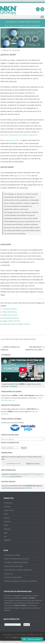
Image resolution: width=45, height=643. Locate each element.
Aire (5, 536)
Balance (6, 518)
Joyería (6, 525)
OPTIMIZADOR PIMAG (10, 318)
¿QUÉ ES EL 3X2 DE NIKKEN (12, 577)
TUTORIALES (13, 386)
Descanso (7, 521)
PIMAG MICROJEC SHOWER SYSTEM (16, 324)
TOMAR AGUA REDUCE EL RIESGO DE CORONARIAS (20, 581)
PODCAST (29, 488)
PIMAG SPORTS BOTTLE (11, 321)
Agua (5, 533)
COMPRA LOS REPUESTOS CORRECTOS (10, 348)
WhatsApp (22, 474)
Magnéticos (7, 540)
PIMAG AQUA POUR (9, 315)
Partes (6, 514)
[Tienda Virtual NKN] (8, 10)
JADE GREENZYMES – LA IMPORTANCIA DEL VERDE (35, 348)
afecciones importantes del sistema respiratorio (19, 135)
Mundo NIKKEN (13, 26)
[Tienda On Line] (38, 10)
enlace (33, 339)
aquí (8, 422)
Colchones (7, 506)
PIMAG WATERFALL (9, 312)
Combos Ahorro (9, 510)
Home (6, 26)
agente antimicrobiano (23, 175)
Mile (18, 50)
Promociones (8, 503)
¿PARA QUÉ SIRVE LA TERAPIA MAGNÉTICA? (18, 570)
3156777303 (32, 474)
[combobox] (22, 439)
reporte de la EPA (12, 140)
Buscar (24, 448)
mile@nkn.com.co (18, 637)
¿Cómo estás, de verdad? (12, 555)
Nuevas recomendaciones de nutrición (16, 559)
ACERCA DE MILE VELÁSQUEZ (13, 566)
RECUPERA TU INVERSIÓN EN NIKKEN (16, 562)
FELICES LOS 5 (8, 574)
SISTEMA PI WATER (9, 309)
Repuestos (7, 529)
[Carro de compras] (42, 10)
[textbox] (22, 439)
